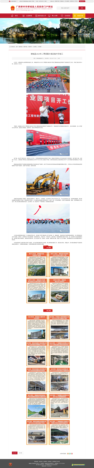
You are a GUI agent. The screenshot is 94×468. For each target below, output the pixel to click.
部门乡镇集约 (67, 1)
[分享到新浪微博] (68, 453)
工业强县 (14, 30)
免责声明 (40, 461)
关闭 (21, 452)
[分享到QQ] (72, 453)
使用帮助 (45, 461)
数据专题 (80, 15)
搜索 (82, 8)
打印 (15, 452)
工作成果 (39, 46)
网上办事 (54, 15)
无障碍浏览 (72, 1)
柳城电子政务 (57, 1)
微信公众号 (52, 1)
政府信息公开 (42, 15)
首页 (16, 15)
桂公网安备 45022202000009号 (51, 464)
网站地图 (36, 461)
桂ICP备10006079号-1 (40, 464)
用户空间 (76, 1)
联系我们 (50, 461)
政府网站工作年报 (56, 461)
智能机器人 (62, 1)
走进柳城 (29, 15)
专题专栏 (30, 46)
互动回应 (67, 15)
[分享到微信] (70, 453)
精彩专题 (25, 46)
